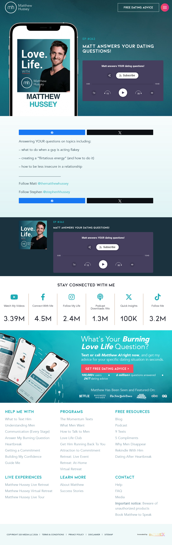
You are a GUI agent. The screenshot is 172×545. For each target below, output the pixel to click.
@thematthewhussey (53, 183)
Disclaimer (94, 534)
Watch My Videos (14, 306)
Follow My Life (71, 306)
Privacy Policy (76, 534)
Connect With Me (42, 306)
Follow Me (158, 306)
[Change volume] (152, 92)
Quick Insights (128, 306)
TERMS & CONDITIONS (53, 534)
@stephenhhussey (56, 192)
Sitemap (108, 534)
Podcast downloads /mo (100, 307)
